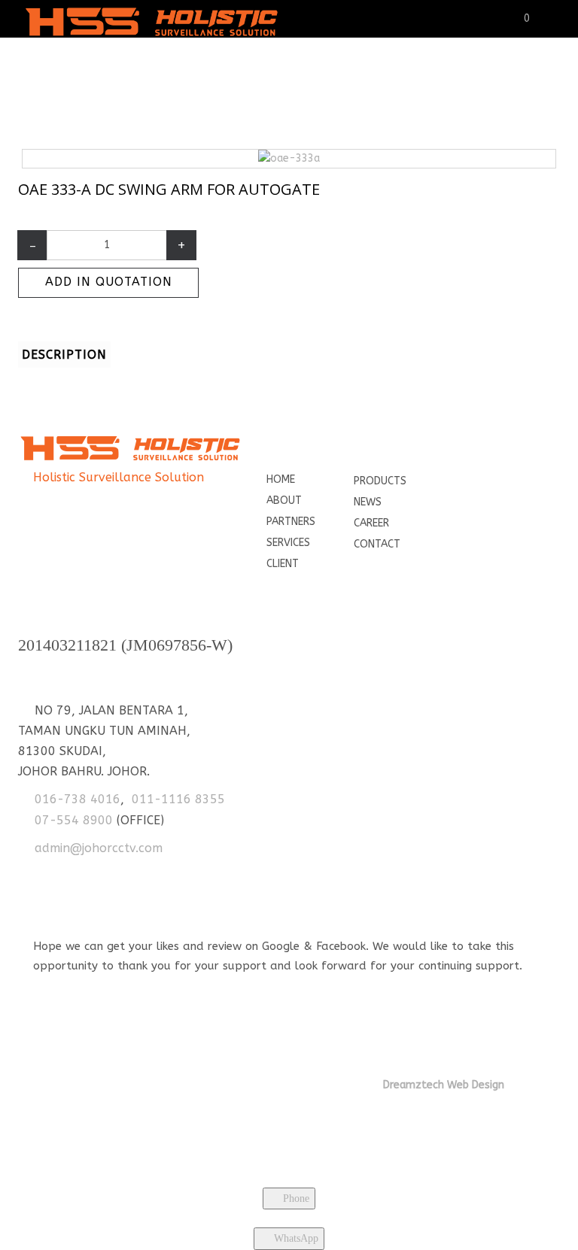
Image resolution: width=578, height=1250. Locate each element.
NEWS (368, 502)
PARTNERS (290, 521)
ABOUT (284, 500)
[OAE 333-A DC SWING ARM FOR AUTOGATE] (289, 158)
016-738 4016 (77, 799)
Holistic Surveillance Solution (118, 477)
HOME (280, 479)
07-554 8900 (74, 820)
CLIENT (282, 563)
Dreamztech (413, 1085)
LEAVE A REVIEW (84, 984)
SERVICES (288, 542)
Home (147, 94)
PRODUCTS (380, 481)
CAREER (371, 523)
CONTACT (377, 544)
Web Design (474, 1085)
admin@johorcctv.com (99, 848)
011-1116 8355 (178, 799)
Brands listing (211, 94)
